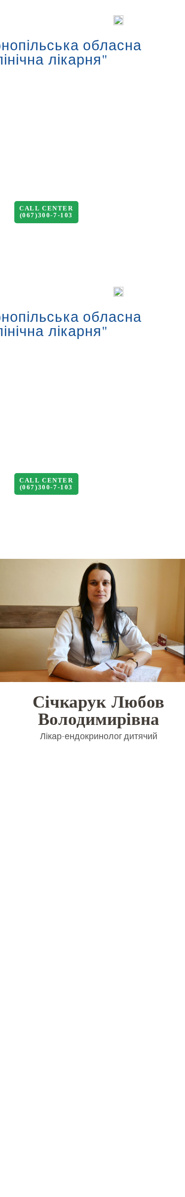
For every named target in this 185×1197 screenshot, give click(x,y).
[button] (46, 212)
